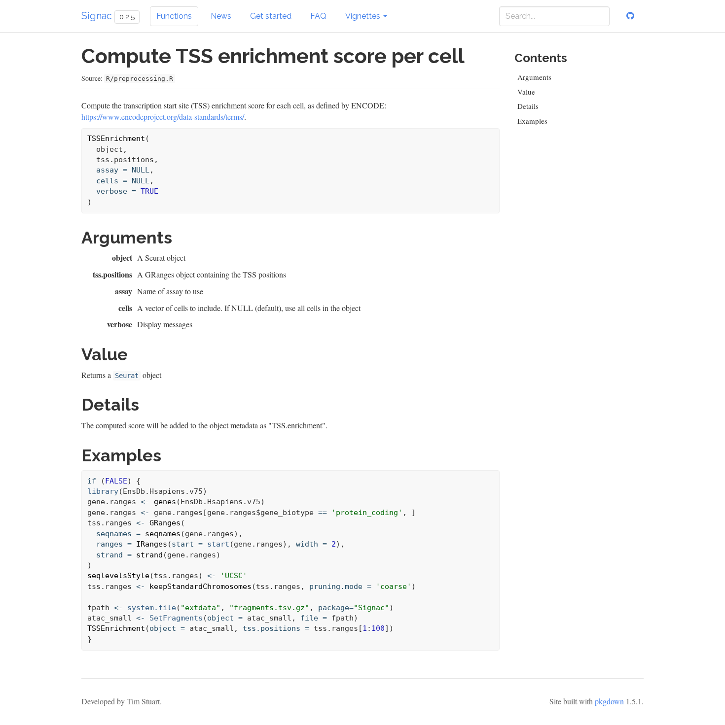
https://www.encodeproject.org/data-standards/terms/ (162, 116)
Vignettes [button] (363, 16)
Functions (174, 16)
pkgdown (609, 701)
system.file (151, 607)
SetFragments (176, 618)
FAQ (318, 16)
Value (526, 92)
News (221, 16)
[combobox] (554, 16)
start (218, 544)
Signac (96, 16)
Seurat (127, 376)
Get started (270, 16)
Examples (532, 121)
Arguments (534, 77)
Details (528, 106)
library (102, 491)
